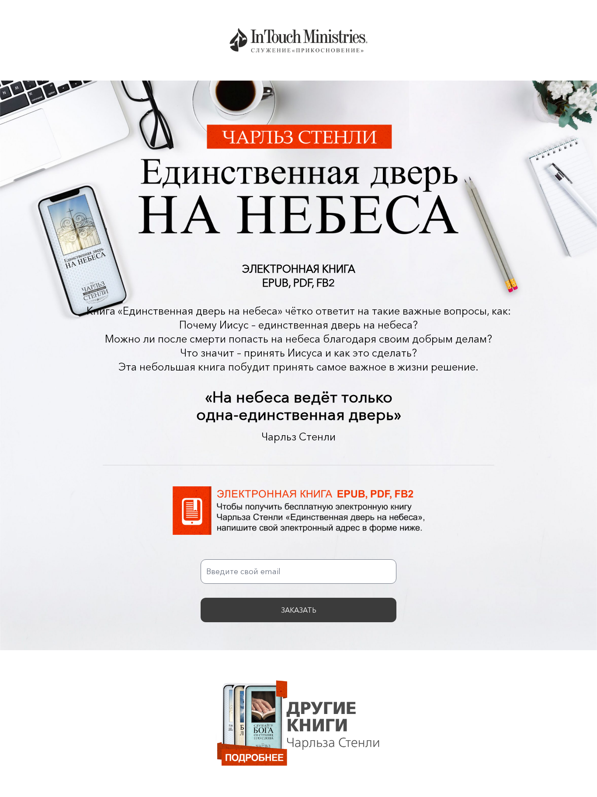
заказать (298, 610)
